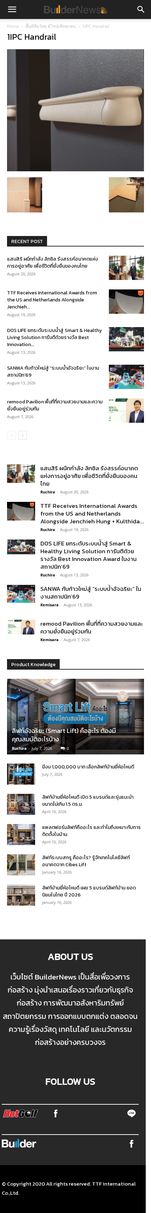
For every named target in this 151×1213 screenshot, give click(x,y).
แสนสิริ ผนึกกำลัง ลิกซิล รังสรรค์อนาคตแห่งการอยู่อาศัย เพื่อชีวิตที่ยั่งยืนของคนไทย (52, 262)
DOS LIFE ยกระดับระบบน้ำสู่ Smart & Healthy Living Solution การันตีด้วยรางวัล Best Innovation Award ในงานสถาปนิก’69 (88, 555)
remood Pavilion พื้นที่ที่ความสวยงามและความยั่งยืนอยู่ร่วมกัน (55, 405)
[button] (12, 9)
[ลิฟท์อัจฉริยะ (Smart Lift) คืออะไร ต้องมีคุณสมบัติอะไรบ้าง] (75, 717)
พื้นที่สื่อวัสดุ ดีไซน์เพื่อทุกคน (51, 26)
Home (13, 26)
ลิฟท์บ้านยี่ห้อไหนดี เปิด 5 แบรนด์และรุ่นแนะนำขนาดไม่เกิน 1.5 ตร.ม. (87, 800)
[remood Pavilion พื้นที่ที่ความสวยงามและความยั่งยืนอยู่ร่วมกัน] (126, 410)
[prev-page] (11, 435)
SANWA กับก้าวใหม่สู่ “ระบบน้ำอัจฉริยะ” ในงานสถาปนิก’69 (53, 371)
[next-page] (22, 435)
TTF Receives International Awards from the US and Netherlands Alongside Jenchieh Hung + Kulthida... (92, 513)
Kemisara (49, 604)
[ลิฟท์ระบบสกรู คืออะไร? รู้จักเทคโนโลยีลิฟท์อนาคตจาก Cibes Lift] (21, 864)
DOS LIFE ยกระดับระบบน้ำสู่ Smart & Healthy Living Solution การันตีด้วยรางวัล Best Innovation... (54, 337)
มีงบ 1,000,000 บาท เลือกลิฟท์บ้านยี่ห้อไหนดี (88, 767)
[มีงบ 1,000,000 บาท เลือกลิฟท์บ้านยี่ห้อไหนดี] (21, 774)
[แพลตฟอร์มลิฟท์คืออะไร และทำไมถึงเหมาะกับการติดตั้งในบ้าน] (21, 834)
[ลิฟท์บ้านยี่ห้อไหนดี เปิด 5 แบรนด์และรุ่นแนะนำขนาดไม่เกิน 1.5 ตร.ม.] (21, 804)
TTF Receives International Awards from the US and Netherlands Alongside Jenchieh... (52, 300)
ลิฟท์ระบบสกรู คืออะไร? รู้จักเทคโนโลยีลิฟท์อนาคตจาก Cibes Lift (86, 861)
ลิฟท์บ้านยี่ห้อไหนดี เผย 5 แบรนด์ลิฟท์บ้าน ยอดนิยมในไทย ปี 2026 (89, 891)
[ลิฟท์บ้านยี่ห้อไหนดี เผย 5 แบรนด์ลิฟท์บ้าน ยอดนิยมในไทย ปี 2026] (21, 895)
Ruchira (47, 491)
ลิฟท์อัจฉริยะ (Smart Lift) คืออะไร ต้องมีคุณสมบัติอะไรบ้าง (64, 735)
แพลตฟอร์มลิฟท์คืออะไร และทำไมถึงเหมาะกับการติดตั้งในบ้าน (91, 831)
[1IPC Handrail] (75, 169)
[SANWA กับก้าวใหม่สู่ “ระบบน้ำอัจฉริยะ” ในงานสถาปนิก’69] (126, 377)
